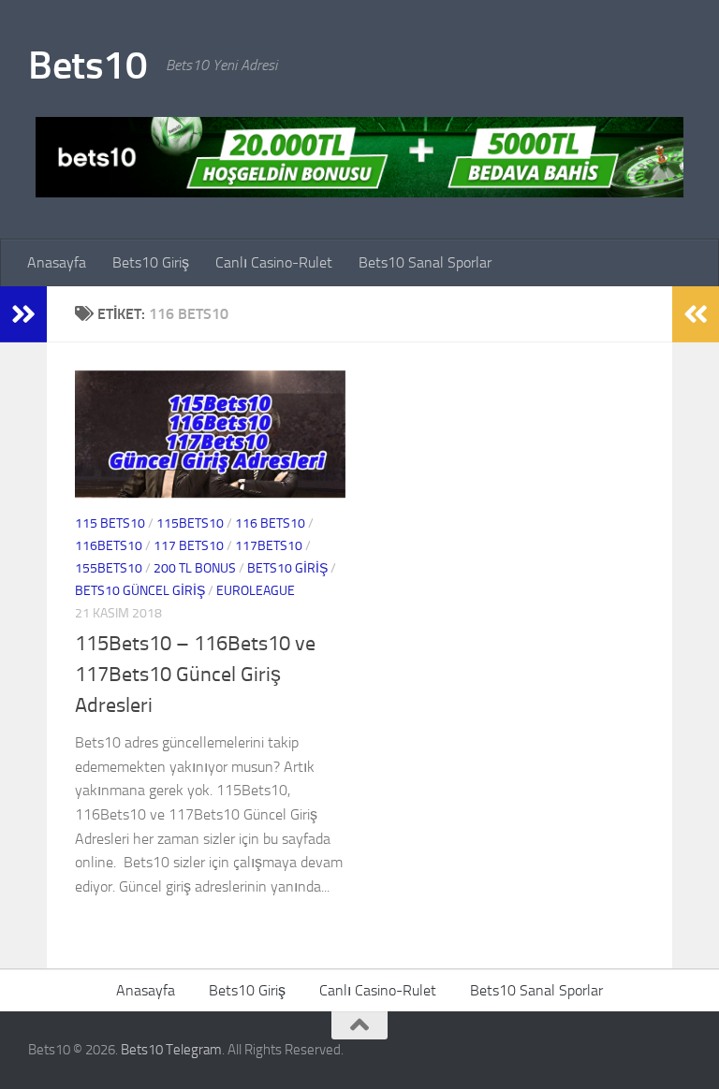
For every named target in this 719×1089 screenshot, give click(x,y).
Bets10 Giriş (150, 262)
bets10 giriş (287, 568)
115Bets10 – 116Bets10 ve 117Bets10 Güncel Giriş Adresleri (195, 675)
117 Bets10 (189, 546)
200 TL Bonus (195, 568)
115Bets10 (190, 523)
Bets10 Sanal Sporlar (425, 262)
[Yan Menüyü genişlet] (23, 314)
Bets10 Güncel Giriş (140, 591)
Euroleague (255, 591)
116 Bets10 (270, 523)
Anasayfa (56, 262)
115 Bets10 (110, 523)
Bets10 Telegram (171, 1049)
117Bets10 (268, 546)
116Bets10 (108, 546)
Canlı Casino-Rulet (273, 262)
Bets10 (87, 65)
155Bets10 (108, 568)
